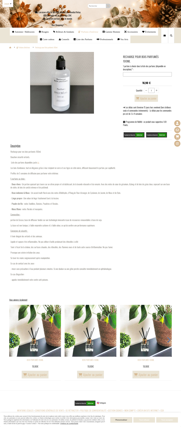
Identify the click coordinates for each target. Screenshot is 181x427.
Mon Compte (130, 410)
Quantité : (139, 90)
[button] (12, 340)
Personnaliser (121, 420)
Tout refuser (144, 420)
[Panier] (177, 137)
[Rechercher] (171, 35)
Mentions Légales (25, 410)
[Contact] (177, 130)
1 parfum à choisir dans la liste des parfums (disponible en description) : (144, 68)
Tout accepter (167, 420)
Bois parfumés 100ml (35, 360)
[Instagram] (177, 144)
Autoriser (140, 135)
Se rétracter (72, 410)
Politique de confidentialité (93, 410)
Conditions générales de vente (49, 410)
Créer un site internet (148, 410)
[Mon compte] (177, 123)
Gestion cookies (115, 410)
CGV (162, 410)
